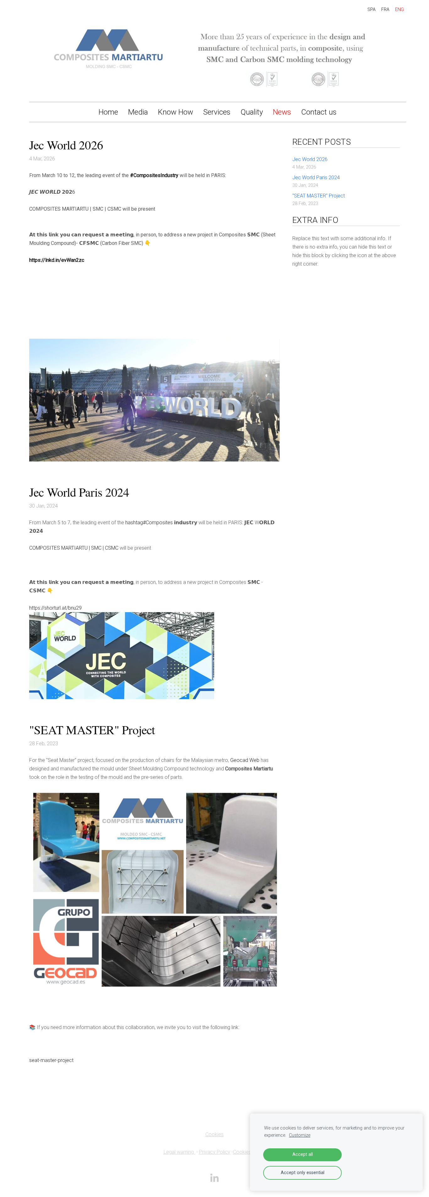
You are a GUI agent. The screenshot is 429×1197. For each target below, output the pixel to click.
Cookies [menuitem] (214, 1134)
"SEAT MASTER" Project (318, 196)
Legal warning (179, 1152)
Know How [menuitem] (175, 112)
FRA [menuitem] (385, 9)
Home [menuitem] (108, 112)
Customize (299, 1135)
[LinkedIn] (214, 1177)
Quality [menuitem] (252, 112)
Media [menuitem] (138, 112)
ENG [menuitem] (399, 9)
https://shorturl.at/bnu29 (55, 608)
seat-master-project (51, 1060)
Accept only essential (302, 1172)
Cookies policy (249, 1152)
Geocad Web (244, 760)
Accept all (302, 1154)
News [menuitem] (282, 112)
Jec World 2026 (310, 159)
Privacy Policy (214, 1152)
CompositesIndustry (154, 175)
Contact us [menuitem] (319, 112)
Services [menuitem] (217, 112)
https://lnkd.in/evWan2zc (56, 260)
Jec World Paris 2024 (316, 178)
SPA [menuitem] (371, 9)
